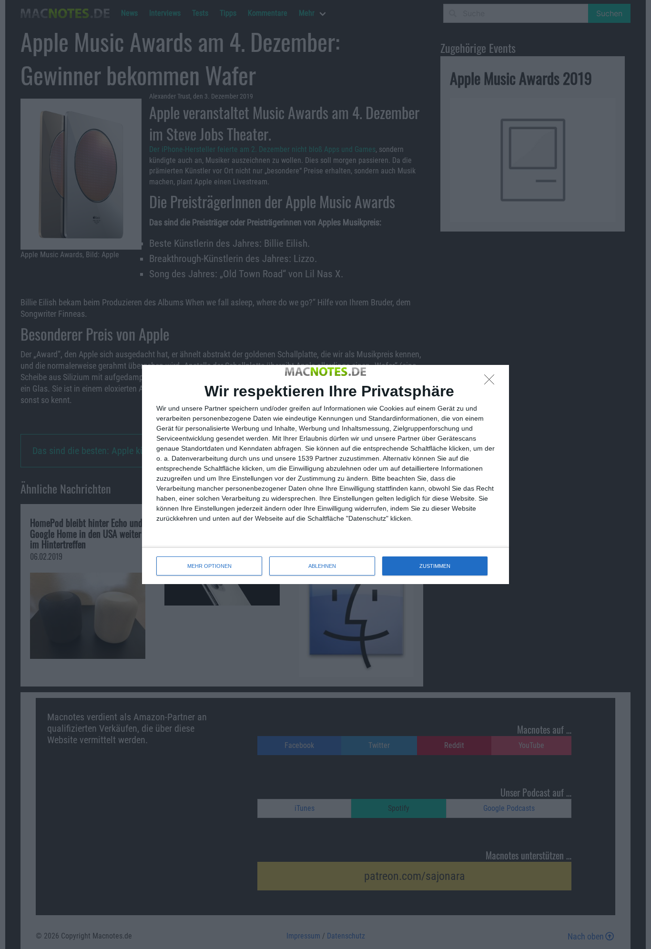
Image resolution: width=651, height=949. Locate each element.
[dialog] (325, 474)
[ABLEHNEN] (491, 382)
